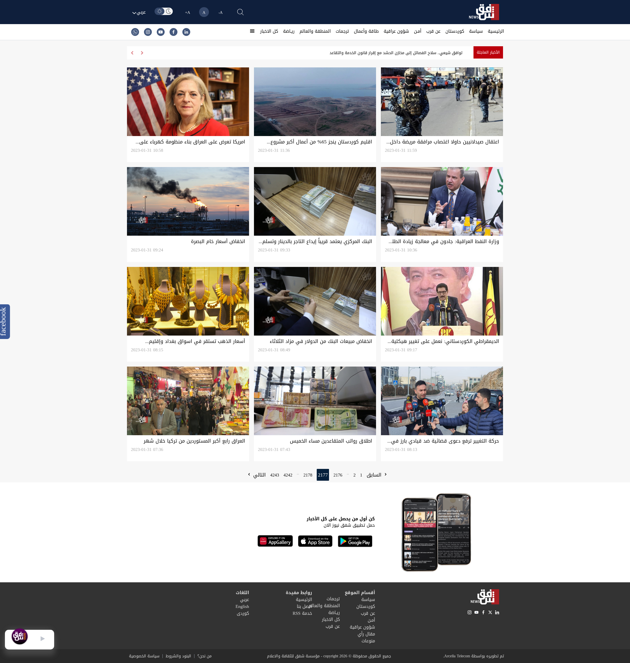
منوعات (368, 641)
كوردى (243, 613)
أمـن (417, 31)
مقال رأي (366, 634)
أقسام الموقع (360, 592)
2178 (307, 475)
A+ (187, 12)
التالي (259, 474)
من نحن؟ (204, 656)
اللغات (242, 592)
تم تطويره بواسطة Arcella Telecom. (473, 656)
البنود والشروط (178, 656)
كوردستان (454, 31)
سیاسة (476, 31)
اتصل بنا (304, 606)
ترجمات (342, 31)
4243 (274, 475)
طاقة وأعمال (366, 31)
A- (221, 12)
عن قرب (433, 31)
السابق (375, 474)
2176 (337, 475)
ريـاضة (289, 31)
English (242, 606)
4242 (288, 475)
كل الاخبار (269, 31)
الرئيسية (496, 31)
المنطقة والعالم (315, 31)
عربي (244, 599)
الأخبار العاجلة (488, 52)
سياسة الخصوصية (144, 656)
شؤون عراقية (396, 31)
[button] (132, 53)
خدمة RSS (302, 613)
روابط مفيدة (299, 592)
